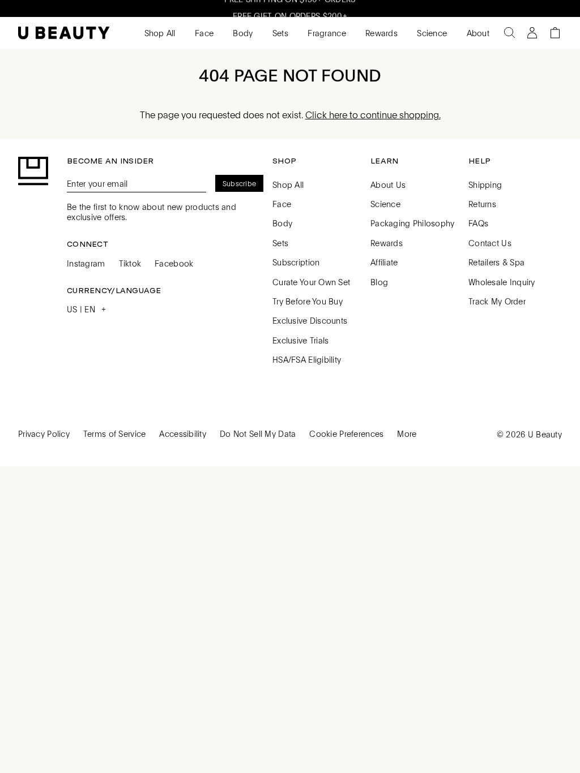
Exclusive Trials (300, 340)
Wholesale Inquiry (501, 282)
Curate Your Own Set (311, 282)
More (406, 433)
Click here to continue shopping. (373, 115)
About (476, 33)
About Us (388, 184)
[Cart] (555, 33)
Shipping (485, 184)
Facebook (174, 263)
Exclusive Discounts (309, 320)
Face (203, 33)
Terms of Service (114, 433)
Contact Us (489, 243)
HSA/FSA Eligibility (306, 359)
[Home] (63, 33)
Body (242, 33)
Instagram (86, 263)
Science (431, 33)
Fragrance (325, 33)
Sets (279, 33)
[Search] (510, 33)
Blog (379, 282)
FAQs (478, 223)
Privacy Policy (44, 433)
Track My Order (497, 301)
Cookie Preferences (346, 433)
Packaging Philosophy (412, 223)
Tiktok (130, 263)
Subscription (295, 262)
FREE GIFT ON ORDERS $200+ (290, 12)
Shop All (159, 33)
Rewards (380, 33)
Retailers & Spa (496, 262)
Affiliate (384, 262)
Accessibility (182, 433)
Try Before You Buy (307, 301)
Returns (482, 204)
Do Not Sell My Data (258, 433)
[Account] (532, 33)
